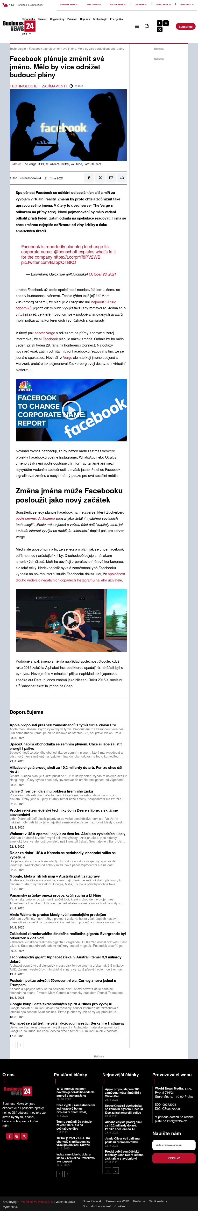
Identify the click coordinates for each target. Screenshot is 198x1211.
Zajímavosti (54, 86)
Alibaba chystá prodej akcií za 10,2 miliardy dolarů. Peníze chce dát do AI (66, 769)
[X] (160, 29)
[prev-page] (13, 1045)
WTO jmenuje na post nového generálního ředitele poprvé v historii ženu (76, 1092)
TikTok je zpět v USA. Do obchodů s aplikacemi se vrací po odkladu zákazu (74, 1141)
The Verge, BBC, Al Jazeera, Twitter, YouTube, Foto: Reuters (62, 164)
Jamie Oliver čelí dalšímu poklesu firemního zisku (51, 791)
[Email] (111, 178)
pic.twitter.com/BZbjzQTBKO (48, 262)
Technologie (18, 48)
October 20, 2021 (102, 273)
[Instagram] (166, 23)
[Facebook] (160, 23)
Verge (67, 357)
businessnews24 (30, 178)
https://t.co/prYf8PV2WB (77, 257)
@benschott (65, 251)
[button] (147, 26)
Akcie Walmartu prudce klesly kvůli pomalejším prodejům (58, 914)
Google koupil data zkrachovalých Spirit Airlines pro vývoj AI (61, 1003)
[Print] (122, 178)
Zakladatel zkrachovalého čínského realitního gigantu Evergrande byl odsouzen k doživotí (68, 936)
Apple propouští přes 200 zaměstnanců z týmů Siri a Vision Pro (63, 725)
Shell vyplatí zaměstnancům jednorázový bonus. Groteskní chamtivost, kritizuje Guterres (76, 1110)
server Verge (45, 332)
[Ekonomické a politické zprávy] (8, 26)
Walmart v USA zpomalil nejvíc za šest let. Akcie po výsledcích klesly (67, 833)
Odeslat (174, 1158)
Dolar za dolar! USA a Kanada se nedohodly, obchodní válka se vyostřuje (63, 855)
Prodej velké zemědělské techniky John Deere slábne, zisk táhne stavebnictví (64, 812)
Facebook (50, 338)
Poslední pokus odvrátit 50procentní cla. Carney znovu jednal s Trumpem (63, 982)
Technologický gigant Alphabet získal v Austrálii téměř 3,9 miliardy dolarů (65, 959)
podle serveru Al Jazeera (35, 518)
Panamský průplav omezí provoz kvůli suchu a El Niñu (55, 895)
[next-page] (20, 1045)
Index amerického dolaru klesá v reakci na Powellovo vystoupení (76, 1157)
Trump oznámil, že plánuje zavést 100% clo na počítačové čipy (74, 1125)
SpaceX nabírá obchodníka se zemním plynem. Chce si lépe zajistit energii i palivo (66, 746)
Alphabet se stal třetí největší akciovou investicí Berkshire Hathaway (67, 1023)
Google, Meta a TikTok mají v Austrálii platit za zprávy (55, 876)
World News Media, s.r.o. (37, 1201)
